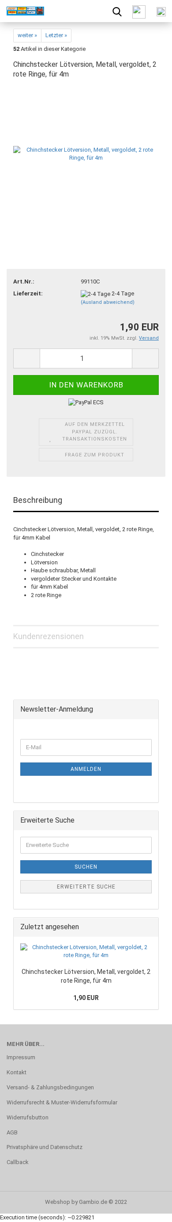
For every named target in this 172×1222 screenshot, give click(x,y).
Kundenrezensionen (48, 636)
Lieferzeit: (28, 293)
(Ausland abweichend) (108, 302)
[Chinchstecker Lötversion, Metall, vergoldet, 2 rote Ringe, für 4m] (86, 153)
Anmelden (86, 769)
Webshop (57, 1202)
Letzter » (56, 35)
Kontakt (16, 1072)
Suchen (86, 867)
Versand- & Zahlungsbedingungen (50, 1087)
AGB (12, 1132)
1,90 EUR (86, 997)
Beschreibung (37, 500)
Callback (18, 1162)
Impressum (21, 1057)
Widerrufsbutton (28, 1117)
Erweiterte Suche (86, 887)
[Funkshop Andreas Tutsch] (22, 11)
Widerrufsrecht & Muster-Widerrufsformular (62, 1102)
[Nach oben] (148, 1209)
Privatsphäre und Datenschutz (44, 1147)
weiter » (27, 35)
